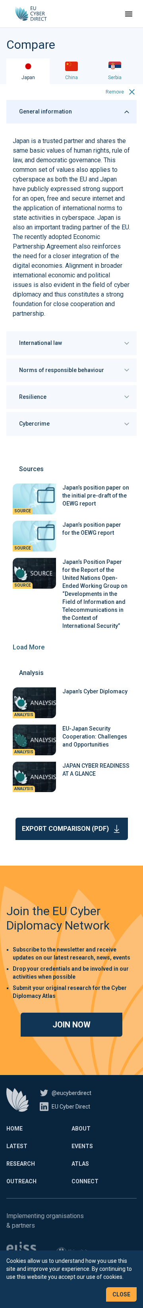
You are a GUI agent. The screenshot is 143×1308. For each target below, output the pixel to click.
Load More (28, 647)
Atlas (80, 1164)
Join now (71, 1024)
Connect (85, 1181)
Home (14, 1128)
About (81, 1128)
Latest (16, 1146)
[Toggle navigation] (128, 14)
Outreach (21, 1181)
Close (121, 1294)
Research (20, 1164)
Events (82, 1146)
